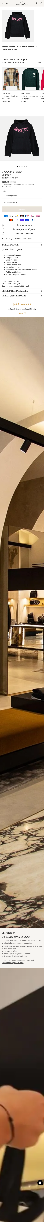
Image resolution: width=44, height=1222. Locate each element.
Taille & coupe (10, 245)
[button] (40, 1182)
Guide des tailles (8, 202)
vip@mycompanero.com (12, 962)
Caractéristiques (12, 250)
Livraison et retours (14, 296)
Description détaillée (15, 291)
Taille (4, 191)
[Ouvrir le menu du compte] (36, 3)
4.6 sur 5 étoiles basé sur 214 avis (22, 309)
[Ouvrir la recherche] (7, 3)
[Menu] (2, 3)
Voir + (39, 63)
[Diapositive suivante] (40, 86)
